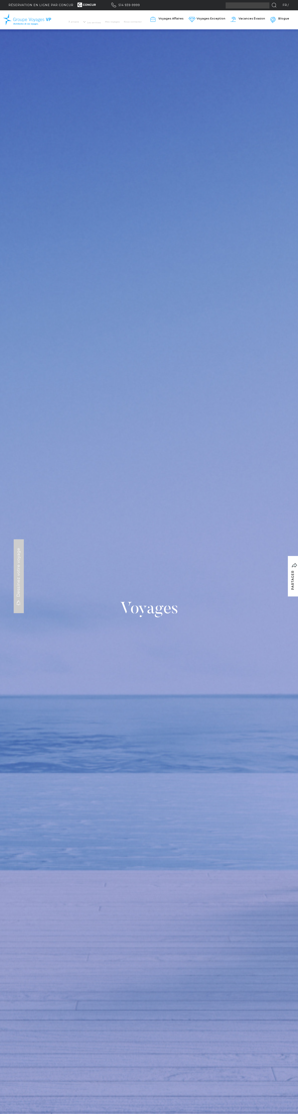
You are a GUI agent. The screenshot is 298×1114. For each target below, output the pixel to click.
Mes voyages (112, 21)
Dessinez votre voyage (18, 573)
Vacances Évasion (252, 18)
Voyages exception (211, 18)
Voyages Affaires (171, 18)
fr (285, 5)
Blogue (283, 18)
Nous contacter (133, 21)
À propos (74, 21)
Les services (94, 22)
